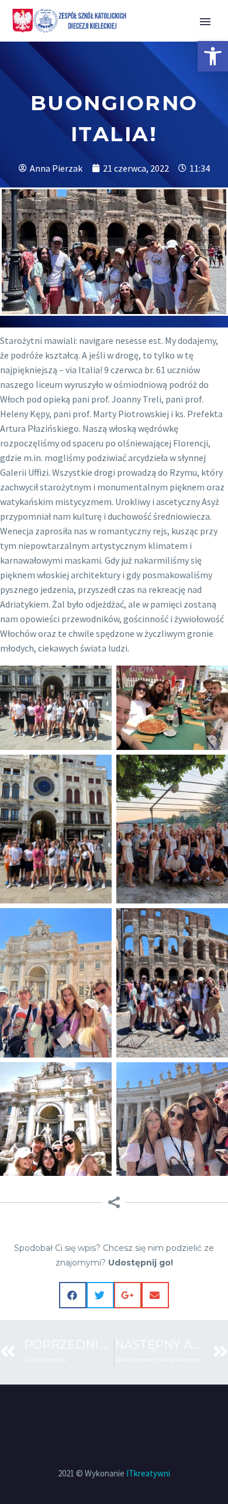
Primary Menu (205, 21)
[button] (213, 56)
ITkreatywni (148, 1473)
